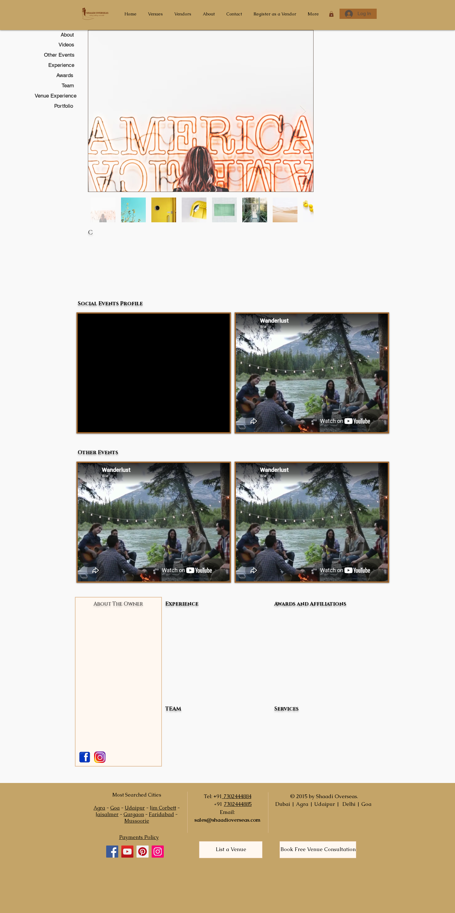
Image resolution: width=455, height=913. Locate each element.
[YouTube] (127, 852)
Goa (115, 808)
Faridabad (161, 814)
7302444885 (238, 804)
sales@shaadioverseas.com (227, 819)
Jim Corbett (163, 808)
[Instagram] (158, 852)
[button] (331, 14)
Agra (99, 808)
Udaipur (135, 808)
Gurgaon (134, 814)
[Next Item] (302, 111)
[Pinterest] (142, 852)
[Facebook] (112, 852)
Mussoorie (136, 821)
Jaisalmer (107, 814)
